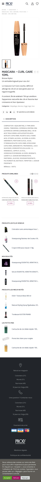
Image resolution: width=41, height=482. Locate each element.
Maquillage (13, 106)
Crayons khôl (24, 197)
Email (10, 112)
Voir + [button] (11, 203)
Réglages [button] (25, 478)
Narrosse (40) (20, 383)
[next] (37, 72)
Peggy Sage (27, 106)
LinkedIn (6, 112)
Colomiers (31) (20, 376)
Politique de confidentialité (20, 455)
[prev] (35, 72)
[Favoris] (37, 4)
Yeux (33, 106)
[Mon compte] (32, 4)
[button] (3, 4)
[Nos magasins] (20, 365)
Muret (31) (21, 379)
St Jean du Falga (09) (20, 387)
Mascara (20, 106)
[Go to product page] (11, 187)
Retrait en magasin (20, 370)
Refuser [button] (16, 478)
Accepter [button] (7, 478)
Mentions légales (20, 450)
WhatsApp (14, 112)
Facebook (3, 112)
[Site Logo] (9, 4)
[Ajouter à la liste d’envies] (16, 181)
